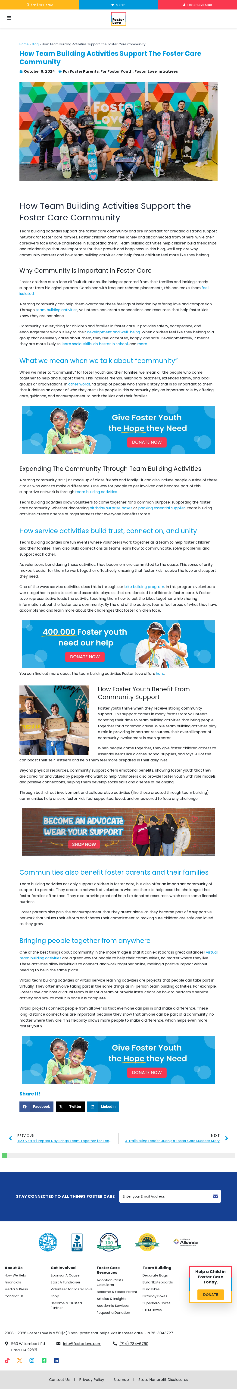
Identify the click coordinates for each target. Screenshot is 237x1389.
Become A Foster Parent (117, 1291)
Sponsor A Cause (65, 1275)
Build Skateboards (158, 1282)
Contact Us (14, 1296)
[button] (36, 1106)
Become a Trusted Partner (66, 1305)
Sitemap (121, 1379)
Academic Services (113, 1305)
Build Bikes (151, 1289)
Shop (55, 1296)
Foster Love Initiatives (156, 71)
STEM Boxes (152, 1310)
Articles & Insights (111, 1298)
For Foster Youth (116, 71)
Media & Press (16, 1289)
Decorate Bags (155, 1275)
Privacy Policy (91, 1379)
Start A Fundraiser (65, 1282)
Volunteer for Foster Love (72, 1289)
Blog (35, 44)
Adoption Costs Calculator (110, 1282)
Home (24, 44)
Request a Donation (113, 1312)
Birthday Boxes (155, 1296)
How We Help (15, 1275)
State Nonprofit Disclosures (163, 1379)
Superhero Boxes (157, 1303)
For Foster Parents (81, 71)
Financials (13, 1282)
